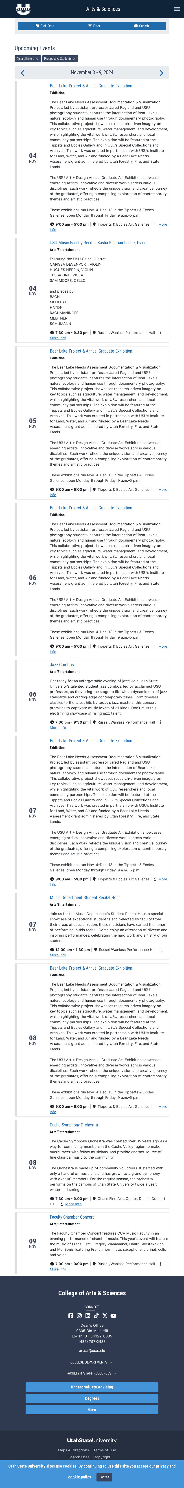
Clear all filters (26, 58)
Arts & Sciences (103, 9)
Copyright (101, 1457)
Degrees (92, 1398)
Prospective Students (58, 58)
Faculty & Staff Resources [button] (88, 1373)
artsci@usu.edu (92, 1350)
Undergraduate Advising (92, 1387)
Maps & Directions (73, 1450)
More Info (58, 338)
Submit (143, 26)
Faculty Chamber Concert (72, 1217)
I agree (104, 1477)
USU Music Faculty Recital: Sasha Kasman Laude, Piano (98, 242)
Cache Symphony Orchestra (74, 1125)
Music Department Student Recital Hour (85, 897)
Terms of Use (104, 1450)
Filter (96, 26)
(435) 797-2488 (92, 1341)
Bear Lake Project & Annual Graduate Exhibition (91, 86)
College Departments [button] (88, 1362)
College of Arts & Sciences (92, 1293)
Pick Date (46, 26)
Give (92, 1409)
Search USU (78, 1457)
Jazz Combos (62, 664)
